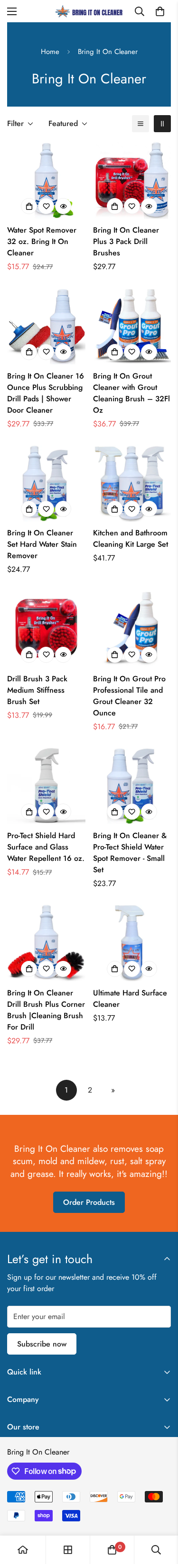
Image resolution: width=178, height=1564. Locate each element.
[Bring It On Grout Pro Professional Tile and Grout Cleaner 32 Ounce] (132, 628)
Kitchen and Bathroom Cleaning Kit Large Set (130, 538)
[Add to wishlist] (46, 206)
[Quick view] (63, 206)
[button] (160, 11)
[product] (22, 1549)
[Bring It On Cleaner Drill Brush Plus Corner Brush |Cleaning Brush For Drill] (46, 942)
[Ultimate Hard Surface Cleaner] (132, 942)
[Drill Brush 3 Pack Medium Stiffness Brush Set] (46, 628)
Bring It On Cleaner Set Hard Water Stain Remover (42, 544)
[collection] (68, 1550)
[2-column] (162, 123)
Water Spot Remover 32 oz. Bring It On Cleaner (41, 241)
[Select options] (29, 206)
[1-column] (140, 123)
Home (50, 51)
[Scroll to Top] (160, 1513)
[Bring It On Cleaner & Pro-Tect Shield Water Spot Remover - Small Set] (132, 785)
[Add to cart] (115, 206)
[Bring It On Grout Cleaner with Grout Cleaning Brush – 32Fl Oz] (132, 325)
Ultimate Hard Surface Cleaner (130, 998)
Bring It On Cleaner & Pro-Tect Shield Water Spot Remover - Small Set (130, 852)
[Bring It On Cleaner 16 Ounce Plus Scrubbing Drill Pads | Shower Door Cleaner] (46, 325)
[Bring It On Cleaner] (89, 11)
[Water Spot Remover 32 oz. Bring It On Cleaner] (46, 180)
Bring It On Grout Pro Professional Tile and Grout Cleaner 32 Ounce (129, 695)
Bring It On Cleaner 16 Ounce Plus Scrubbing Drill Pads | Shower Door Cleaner (45, 393)
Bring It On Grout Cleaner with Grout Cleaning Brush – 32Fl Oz (131, 393)
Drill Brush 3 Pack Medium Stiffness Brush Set (37, 690)
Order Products (89, 1202)
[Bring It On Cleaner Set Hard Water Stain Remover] (46, 483)
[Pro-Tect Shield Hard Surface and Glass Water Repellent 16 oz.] (46, 785)
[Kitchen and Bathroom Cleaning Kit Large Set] (132, 483)
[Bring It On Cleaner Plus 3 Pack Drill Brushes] (132, 180)
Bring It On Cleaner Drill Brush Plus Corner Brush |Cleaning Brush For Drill (46, 1009)
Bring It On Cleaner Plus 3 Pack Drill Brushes (126, 241)
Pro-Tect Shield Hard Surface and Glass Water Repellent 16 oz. (45, 847)
